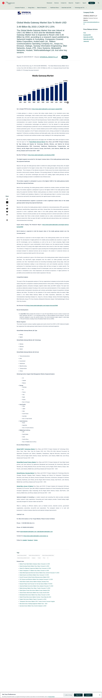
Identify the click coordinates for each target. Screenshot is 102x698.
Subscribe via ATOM (88, 39)
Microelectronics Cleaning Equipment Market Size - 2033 (33, 603)
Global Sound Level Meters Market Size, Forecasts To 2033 (34, 575)
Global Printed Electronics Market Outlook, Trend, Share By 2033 (35, 597)
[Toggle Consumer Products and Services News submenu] (26, 7)
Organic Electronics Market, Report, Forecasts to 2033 (32, 599)
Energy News (31, 7)
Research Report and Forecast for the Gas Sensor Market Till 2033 (35, 583)
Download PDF (87, 35)
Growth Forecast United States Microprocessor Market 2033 (34, 577)
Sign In (84, 3)
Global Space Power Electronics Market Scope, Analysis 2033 (34, 590)
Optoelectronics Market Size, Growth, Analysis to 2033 (32, 606)
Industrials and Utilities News (66, 7)
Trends (39, 557)
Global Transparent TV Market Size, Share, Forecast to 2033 (34, 570)
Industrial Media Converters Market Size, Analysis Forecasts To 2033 (36, 586)
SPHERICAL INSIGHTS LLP (49, 57)
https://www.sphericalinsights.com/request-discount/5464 (42, 305)
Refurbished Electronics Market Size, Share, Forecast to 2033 (34, 595)
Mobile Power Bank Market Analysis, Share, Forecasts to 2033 (34, 564)
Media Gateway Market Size (34, 555)
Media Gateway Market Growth (23, 557)
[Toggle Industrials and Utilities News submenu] (73, 7)
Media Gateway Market (21, 555)
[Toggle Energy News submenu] (35, 7)
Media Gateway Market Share (48, 555)
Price (44, 557)
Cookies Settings (68, 694)
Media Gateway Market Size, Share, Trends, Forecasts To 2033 (34, 588)
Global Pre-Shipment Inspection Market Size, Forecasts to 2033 (35, 568)
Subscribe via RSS (88, 37)
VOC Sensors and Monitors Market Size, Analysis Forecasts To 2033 (36, 579)
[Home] (8, 3)
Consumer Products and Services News (20, 7)
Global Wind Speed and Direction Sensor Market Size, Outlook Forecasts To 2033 (39, 572)
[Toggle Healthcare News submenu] (60, 7)
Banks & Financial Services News (42, 7)
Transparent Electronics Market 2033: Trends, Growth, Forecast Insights (37, 601)
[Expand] (68, 102)
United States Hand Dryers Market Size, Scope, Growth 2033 (34, 592)
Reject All (78, 694)
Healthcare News (54, 7)
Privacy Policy (51, 696)
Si (47, 557)
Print (84, 32)
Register (92, 3)
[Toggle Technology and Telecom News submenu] (86, 7)
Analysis (33, 557)
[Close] (99, 694)
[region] (51, 695)
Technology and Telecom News (80, 7)
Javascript (86, 41)
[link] (49, 3)
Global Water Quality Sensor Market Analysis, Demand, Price (34, 581)
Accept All (88, 694)
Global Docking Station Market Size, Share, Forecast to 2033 (34, 566)
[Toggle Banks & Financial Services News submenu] (49, 7)
